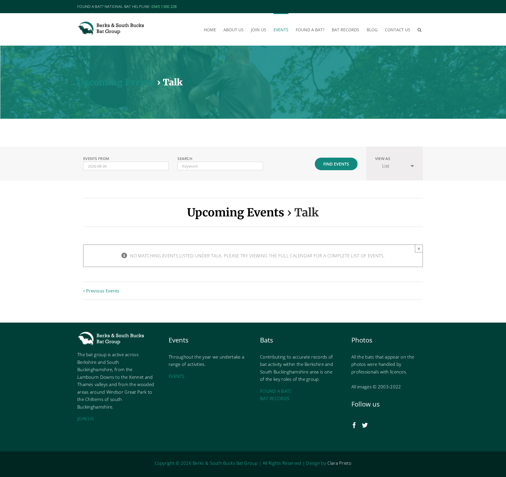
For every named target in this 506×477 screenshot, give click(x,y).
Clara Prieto (339, 463)
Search (184, 159)
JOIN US (85, 418)
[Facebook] (354, 425)
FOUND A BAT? (275, 391)
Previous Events (102, 291)
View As (382, 159)
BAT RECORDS (274, 398)
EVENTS (176, 376)
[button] (419, 29)
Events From (96, 159)
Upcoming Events (116, 82)
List (385, 166)
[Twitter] (365, 425)
